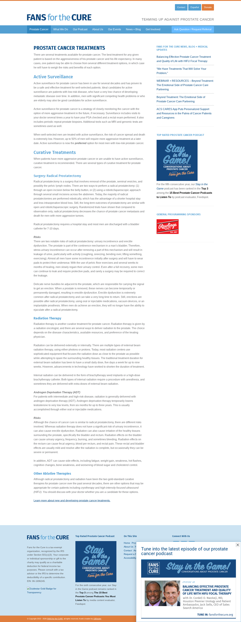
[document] (120, 311)
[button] (237, 545)
